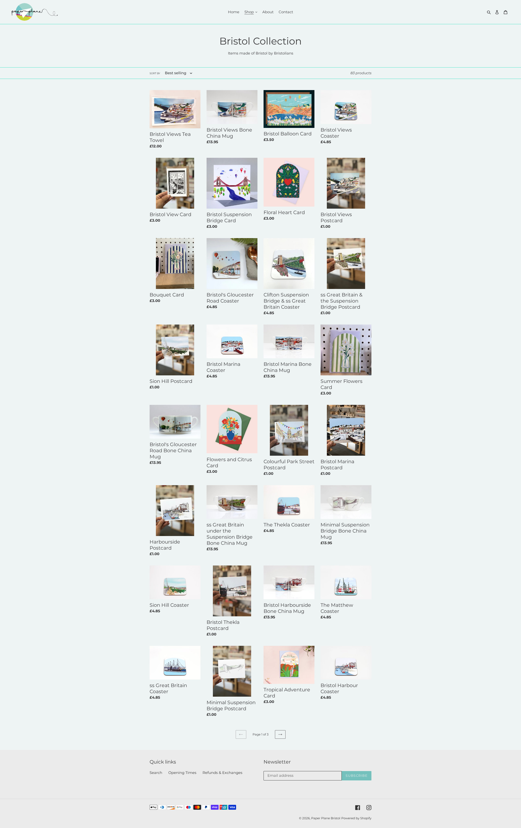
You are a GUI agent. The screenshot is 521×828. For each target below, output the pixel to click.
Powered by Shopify (356, 818)
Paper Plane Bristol (325, 818)
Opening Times (182, 772)
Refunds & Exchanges (222, 772)
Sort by (155, 73)
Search (156, 772)
